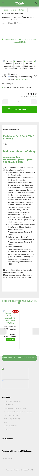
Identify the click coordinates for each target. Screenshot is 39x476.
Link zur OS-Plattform (11, 415)
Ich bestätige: (7, 84)
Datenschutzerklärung (11, 426)
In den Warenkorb (19, 109)
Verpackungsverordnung (12, 419)
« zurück (6, 10)
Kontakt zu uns (9, 405)
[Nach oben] (33, 472)
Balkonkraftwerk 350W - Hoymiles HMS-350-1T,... (10, 328)
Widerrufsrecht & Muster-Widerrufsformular (18, 412)
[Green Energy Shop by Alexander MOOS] (19, 3)
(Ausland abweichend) (21, 79)
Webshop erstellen (12, 470)
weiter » (14, 10)
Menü (3, 3)
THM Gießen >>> (7, 459)
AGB (5, 422)
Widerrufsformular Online (12, 401)
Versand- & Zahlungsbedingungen (15, 408)
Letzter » (22, 10)
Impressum (7, 429)
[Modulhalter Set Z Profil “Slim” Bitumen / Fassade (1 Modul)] (19, 40)
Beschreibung (11, 129)
